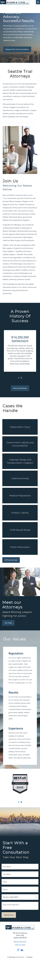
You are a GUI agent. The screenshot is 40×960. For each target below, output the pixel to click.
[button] (6, 351)
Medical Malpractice (20, 495)
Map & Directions (20, 942)
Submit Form (8, 915)
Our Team (8, 623)
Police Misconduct (20, 547)
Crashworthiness (20, 478)
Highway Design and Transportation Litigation (20, 461)
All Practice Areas (11, 560)
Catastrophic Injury (20, 427)
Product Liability (20, 512)
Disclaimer (30, 957)
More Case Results (20, 388)
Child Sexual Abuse (20, 530)
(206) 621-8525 (20, 945)
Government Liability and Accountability (20, 444)
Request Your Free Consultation (17, 49)
